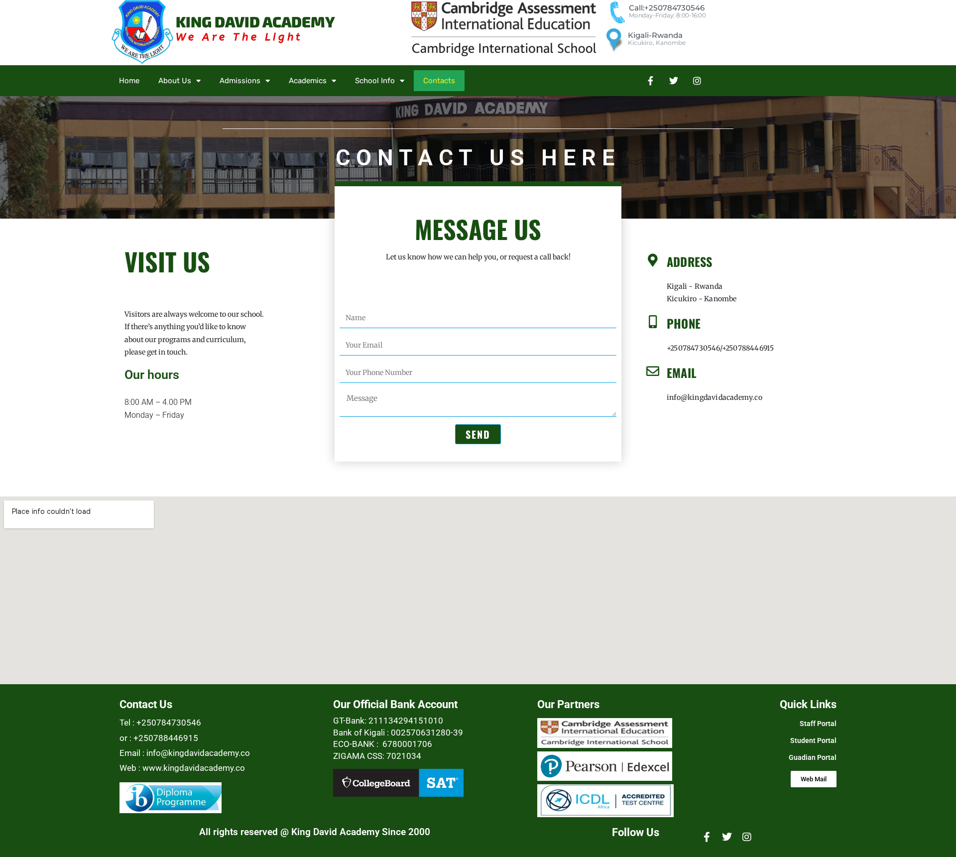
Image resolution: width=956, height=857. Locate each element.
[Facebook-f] (650, 81)
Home (129, 80)
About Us (174, 80)
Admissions (240, 80)
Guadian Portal (812, 757)
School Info (375, 80)
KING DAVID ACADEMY (255, 21)
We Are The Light (239, 37)
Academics (308, 80)
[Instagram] (697, 81)
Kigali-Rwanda (655, 35)
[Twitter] (674, 81)
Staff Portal (818, 724)
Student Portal (813, 740)
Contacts (439, 80)
